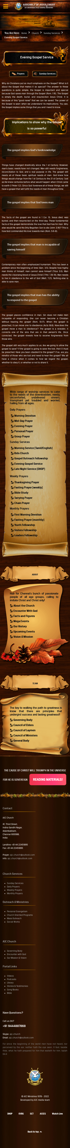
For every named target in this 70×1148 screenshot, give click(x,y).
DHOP (9, 1113)
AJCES (43, 1113)
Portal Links (10, 966)
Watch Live (57, 1113)
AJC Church (9, 941)
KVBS (21, 1113)
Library (10, 982)
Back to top (33, 1132)
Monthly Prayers (19, 508)
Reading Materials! (48, 779)
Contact (7, 808)
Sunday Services (47, 73)
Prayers (20, 73)
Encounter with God (16, 954)
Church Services (12, 873)
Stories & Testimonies (17, 986)
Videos (10, 976)
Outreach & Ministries (16, 901)
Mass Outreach (14, 918)
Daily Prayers (17, 409)
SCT (32, 1113)
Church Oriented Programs (20, 915)
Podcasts (11, 979)
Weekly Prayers (19, 476)
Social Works (13, 922)
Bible (9, 993)
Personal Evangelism (17, 911)
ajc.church (15, 1034)
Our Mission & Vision (17, 958)
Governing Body (14, 951)
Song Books (12, 989)
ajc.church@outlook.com (22, 855)
